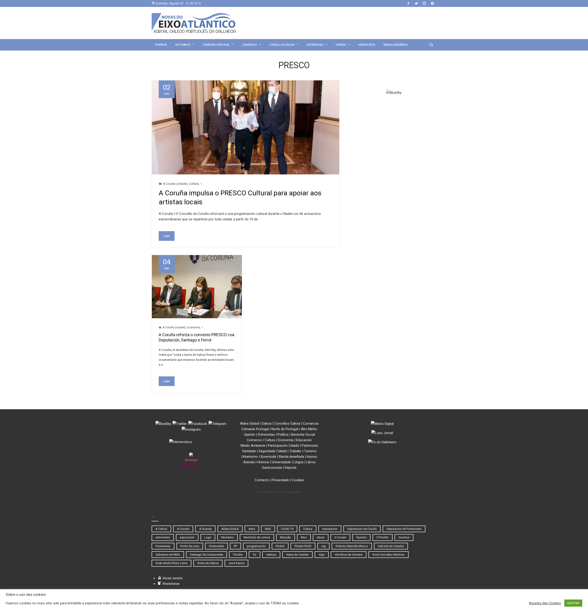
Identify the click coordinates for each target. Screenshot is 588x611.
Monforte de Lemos (257, 537)
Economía (193, 327)
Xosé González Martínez (388, 554)
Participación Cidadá (283, 445)
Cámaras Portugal (216, 44)
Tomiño (238, 554)
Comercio (254, 440)
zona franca (236, 563)
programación (256, 546)
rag (323, 546)
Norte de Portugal (284, 429)
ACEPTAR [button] (573, 603)
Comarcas (249, 44)
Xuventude (268, 457)
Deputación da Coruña (362, 529)
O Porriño (382, 537)
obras (321, 537)
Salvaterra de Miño (167, 554)
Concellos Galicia (281, 44)
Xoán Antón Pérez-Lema (171, 563)
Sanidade (249, 451)
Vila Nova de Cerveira (348, 554)
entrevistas (162, 537)
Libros (311, 462)
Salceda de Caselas (391, 546)
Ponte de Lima (189, 546)
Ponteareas (162, 546)
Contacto (262, 480)
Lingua (298, 462)
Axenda (248, 462)
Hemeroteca (366, 44)
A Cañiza (161, 529)
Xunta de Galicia (208, 563)
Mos (304, 537)
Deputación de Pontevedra (404, 529)
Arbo (252, 529)
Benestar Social (303, 434)
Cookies (298, 480)
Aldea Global (249, 423)
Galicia (266, 423)
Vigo (322, 554)
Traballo (295, 451)
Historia (263, 462)
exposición (187, 537)
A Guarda (205, 529)
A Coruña (183, 529)
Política (282, 434)
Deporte (291, 468)
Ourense (404, 537)
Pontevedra (216, 546)
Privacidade (280, 480)
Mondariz (227, 537)
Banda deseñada (395, 44)
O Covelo (340, 537)
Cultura (194, 183)
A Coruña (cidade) (175, 183)
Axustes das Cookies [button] (545, 603)
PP (235, 546)
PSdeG (280, 546)
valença (271, 554)
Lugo (207, 537)
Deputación (329, 529)
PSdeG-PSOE (302, 546)
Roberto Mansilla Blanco (352, 546)
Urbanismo (249, 457)
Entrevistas (315, 44)
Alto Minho (182, 44)
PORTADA (161, 44)
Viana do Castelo (297, 554)
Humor (312, 457)
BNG (268, 529)
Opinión (341, 44)
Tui (254, 554)
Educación (304, 440)
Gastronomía (272, 468)
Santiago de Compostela (206, 554)
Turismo (310, 451)
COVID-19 (287, 529)
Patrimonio (310, 445)
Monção (285, 537)
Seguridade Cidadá (273, 451)
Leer (166, 236)
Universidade (281, 462)
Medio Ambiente (253, 445)
